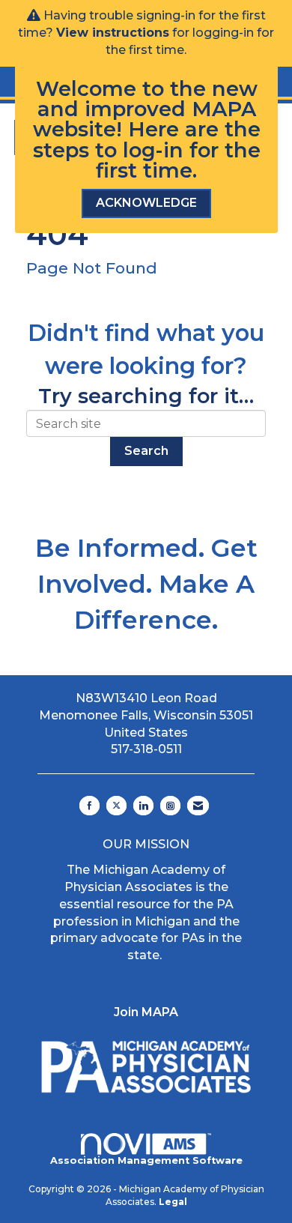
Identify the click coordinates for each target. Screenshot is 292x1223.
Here (153, 129)
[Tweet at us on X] (116, 805)
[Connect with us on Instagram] (170, 805)
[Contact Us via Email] (198, 805)
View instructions (112, 32)
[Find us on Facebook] (89, 805)
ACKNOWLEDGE (146, 203)
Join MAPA (146, 1012)
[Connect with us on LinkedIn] (143, 805)
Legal (173, 1201)
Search (146, 451)
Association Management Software (146, 1160)
